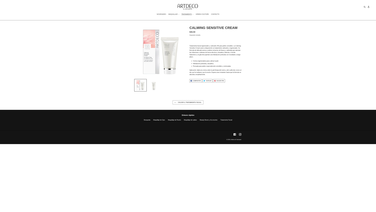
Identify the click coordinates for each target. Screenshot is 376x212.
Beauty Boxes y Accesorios (208, 120)
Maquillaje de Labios (190, 120)
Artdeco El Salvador (236, 139)
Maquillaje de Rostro (174, 120)
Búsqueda (147, 120)
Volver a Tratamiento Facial (189, 102)
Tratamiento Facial (226, 120)
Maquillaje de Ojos (159, 120)
